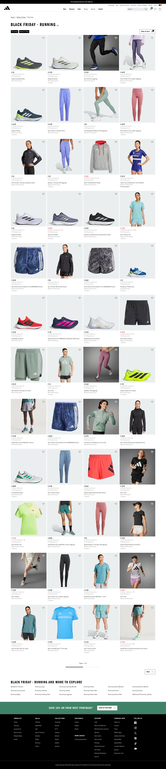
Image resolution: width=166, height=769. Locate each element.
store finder (111, 5)
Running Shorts (113, 690)
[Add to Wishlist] (43, 38)
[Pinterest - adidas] (143, 738)
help (117, 5)
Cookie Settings (60, 765)
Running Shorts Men (115, 694)
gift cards (133, 5)
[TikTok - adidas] (143, 743)
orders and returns (124, 5)
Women (72, 9)
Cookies (76, 765)
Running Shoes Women (116, 687)
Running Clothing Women (68, 687)
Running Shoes (89, 687)
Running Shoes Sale (90, 694)
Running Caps (40, 687)
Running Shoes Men (90, 690)
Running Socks (137, 690)
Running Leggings (65, 694)
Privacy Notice (84, 765)
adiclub (150, 5)
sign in (155, 5)
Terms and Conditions (95, 765)
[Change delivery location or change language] (160, 5)
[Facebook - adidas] (143, 723)
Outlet (100, 9)
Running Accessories (18, 690)
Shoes (86, 9)
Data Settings (69, 765)
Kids (79, 9)
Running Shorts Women (140, 687)
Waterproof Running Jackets (142, 694)
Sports (93, 9)
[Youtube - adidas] (143, 749)
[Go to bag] (160, 9)
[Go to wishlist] (155, 9)
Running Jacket (64, 690)
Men (64, 9)
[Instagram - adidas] (143, 728)
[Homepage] (7, 8)
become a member (142, 5)
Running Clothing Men (42, 694)
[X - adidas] (143, 733)
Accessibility (107, 765)
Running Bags (15, 694)
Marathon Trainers (17, 687)
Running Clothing (41, 690)
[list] (75, 31)
